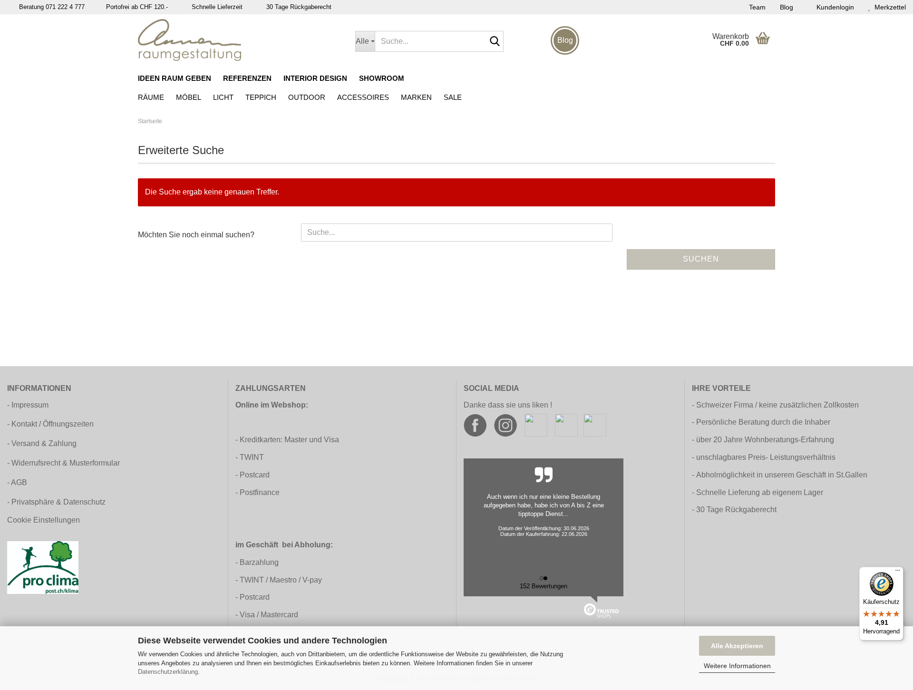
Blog (786, 7)
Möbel (188, 97)
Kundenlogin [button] (833, 7)
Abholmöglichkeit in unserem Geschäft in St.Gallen (781, 475)
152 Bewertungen (543, 586)
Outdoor (306, 97)
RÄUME (151, 97)
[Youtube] (566, 425)
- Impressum (28, 405)
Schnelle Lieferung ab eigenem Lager (759, 492)
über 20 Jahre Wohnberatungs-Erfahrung (765, 440)
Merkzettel (888, 7)
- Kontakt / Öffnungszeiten (50, 424)
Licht (223, 97)
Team (757, 7)
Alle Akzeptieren (737, 646)
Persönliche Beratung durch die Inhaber (763, 422)
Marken (416, 97)
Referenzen (247, 78)
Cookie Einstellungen (43, 520)
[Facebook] (475, 425)
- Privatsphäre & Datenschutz (56, 502)
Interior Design (315, 78)
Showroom (381, 78)
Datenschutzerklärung (168, 671)
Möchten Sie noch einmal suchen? (196, 235)
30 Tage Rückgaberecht (736, 509)
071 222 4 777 (65, 6)
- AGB (17, 482)
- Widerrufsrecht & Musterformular (63, 463)
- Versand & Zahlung (42, 443)
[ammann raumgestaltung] (239, 40)
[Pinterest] (535, 425)
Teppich (260, 97)
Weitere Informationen (737, 666)
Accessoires (363, 97)
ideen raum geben (174, 78)
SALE (453, 97)
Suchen (701, 259)
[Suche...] (495, 41)
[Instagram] (505, 425)
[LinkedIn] (594, 425)
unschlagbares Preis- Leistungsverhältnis (765, 457)
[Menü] (897, 572)
